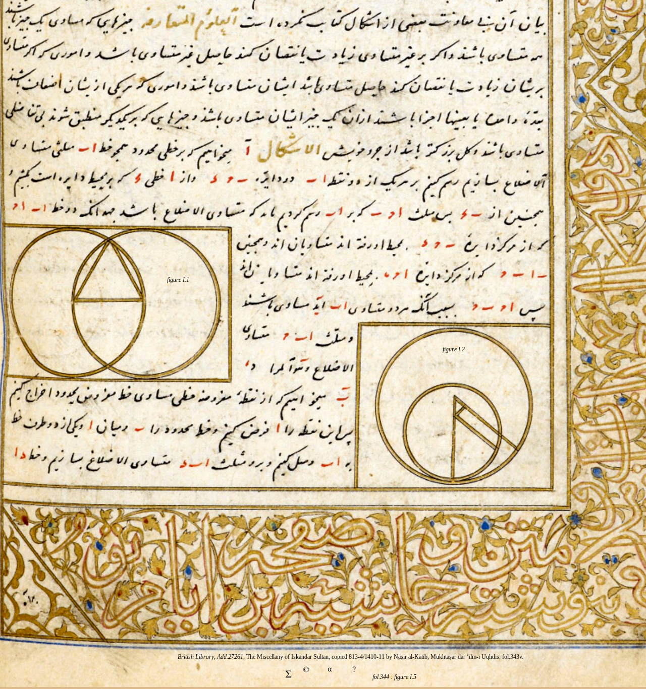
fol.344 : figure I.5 (394, 676)
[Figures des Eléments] (288, 676)
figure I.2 (454, 349)
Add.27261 (230, 656)
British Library (196, 656)
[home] (330, 676)
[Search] (354, 676)
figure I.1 (178, 279)
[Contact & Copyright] (306, 676)
